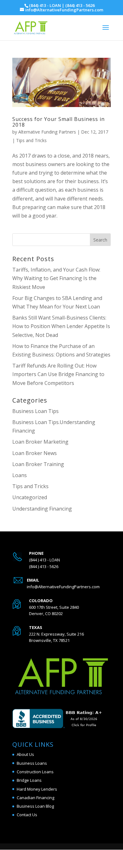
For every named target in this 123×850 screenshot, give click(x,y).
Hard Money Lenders (37, 789)
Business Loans (32, 763)
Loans (19, 475)
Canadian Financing (35, 797)
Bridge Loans (29, 780)
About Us (25, 754)
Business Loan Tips (35, 411)
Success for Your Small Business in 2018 (58, 122)
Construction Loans (35, 772)
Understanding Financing (42, 508)
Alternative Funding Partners (47, 132)
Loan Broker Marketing (40, 441)
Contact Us (27, 814)
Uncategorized (29, 497)
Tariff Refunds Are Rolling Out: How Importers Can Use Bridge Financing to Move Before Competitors (58, 374)
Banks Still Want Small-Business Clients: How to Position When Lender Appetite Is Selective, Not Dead (61, 326)
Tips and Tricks (31, 140)
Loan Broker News (34, 453)
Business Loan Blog (35, 806)
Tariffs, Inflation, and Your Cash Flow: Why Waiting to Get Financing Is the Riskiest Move (56, 278)
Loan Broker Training (38, 464)
